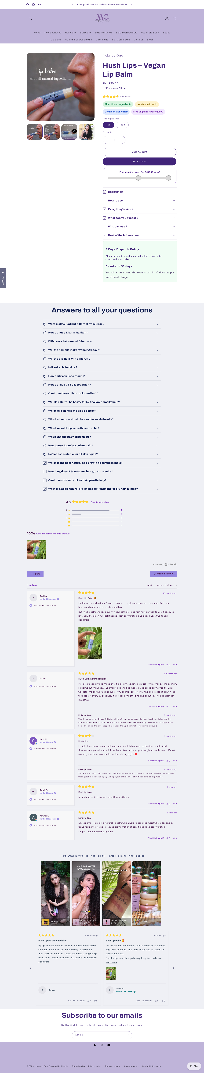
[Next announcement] (131, 4)
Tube (122, 125)
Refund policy (78, 1066)
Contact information (152, 1066)
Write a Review (167, 574)
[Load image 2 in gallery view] (52, 132)
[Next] (173, 968)
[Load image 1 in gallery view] (34, 132)
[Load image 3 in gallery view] (69, 132)
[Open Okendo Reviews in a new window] (165, 564)
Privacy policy (95, 1066)
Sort (150, 585)
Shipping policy (131, 1066)
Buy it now (139, 161)
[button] (30, 18)
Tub (108, 125)
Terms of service (113, 1066)
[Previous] (30, 968)
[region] (37, 549)
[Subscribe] (128, 1035)
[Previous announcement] (72, 4)
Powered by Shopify (58, 1066)
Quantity (107, 132)
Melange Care (42, 1066)
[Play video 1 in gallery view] (86, 132)
